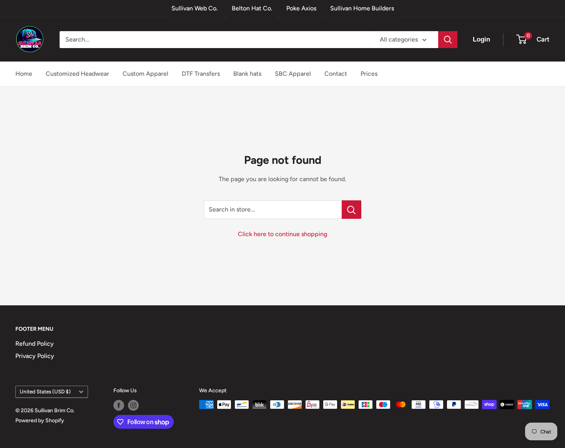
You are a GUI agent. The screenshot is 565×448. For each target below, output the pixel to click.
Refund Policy (34, 343)
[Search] (447, 39)
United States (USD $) (45, 391)
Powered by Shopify (39, 420)
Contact (335, 73)
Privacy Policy (34, 356)
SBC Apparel (293, 73)
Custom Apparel (145, 73)
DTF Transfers (201, 73)
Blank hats (247, 73)
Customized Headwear (77, 73)
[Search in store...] (351, 209)
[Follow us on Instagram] (133, 405)
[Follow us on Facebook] (118, 405)
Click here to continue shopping (282, 234)
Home (23, 73)
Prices (369, 73)
